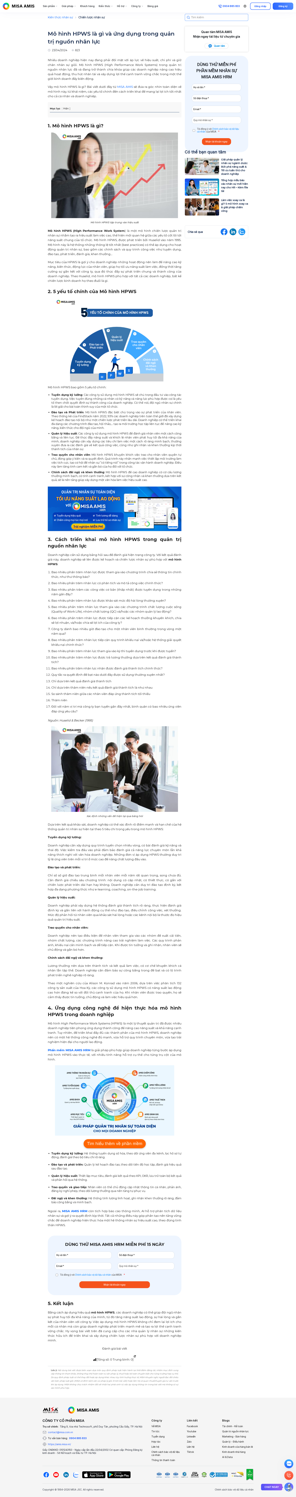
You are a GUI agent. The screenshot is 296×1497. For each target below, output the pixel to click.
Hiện (66, 108)
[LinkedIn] (66, 1474)
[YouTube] (56, 1474)
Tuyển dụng (158, 1436)
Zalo (189, 1441)
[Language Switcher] (245, 6)
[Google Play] (119, 1474)
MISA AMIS (125, 87)
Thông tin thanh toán (163, 1460)
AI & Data (227, 1457)
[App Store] (93, 1474)
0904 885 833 (78, 1438)
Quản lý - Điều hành (233, 1441)
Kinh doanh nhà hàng (233, 1451)
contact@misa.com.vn (60, 1432)
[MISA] (50, 1410)
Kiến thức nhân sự (60, 17)
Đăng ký (283, 6)
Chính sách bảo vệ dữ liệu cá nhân (93, 1274)
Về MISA (156, 1426)
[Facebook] (46, 1474)
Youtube (191, 1431)
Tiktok (190, 1451)
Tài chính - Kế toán (232, 1426)
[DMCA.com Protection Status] (204, 1474)
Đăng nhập (260, 6)
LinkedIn (191, 1436)
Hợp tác (156, 1441)
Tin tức (155, 1431)
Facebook (192, 1426)
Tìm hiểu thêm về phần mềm (114, 1143)
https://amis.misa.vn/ (59, 1444)
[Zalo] (75, 1474)
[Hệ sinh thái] (83, 1410)
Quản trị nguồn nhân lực (235, 1431)
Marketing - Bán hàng (234, 1436)
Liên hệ (155, 1446)
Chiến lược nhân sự (91, 17)
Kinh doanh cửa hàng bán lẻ (237, 1446)
